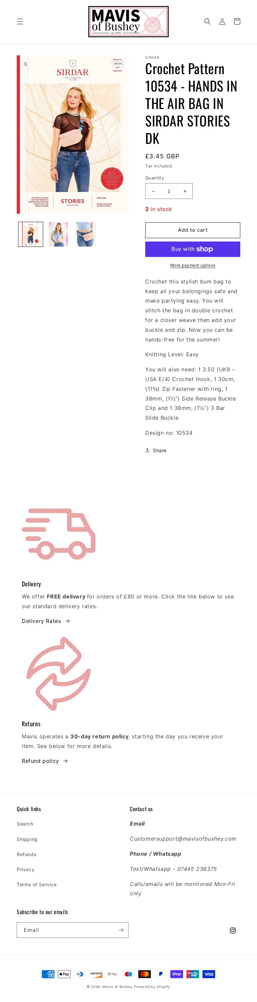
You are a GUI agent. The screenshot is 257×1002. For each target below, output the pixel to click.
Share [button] (160, 450)
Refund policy (40, 760)
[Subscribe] (120, 930)
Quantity (154, 177)
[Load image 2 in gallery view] (58, 234)
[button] (20, 21)
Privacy (25, 869)
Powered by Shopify (152, 987)
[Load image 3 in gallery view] (86, 234)
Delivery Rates (41, 621)
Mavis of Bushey (117, 987)
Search (25, 824)
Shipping (27, 839)
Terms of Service (37, 884)
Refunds (26, 854)
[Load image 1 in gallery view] (30, 234)
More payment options (193, 265)
